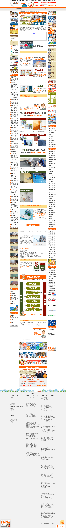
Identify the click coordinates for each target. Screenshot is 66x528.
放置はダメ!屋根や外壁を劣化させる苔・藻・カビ (14, 180)
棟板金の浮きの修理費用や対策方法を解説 (14, 89)
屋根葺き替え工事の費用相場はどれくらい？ (52, 157)
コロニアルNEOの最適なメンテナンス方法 (52, 187)
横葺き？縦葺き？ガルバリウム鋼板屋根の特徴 (52, 142)
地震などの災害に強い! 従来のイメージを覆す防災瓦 (47, 467)
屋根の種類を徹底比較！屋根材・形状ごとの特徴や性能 (48, 426)
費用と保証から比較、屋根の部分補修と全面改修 (52, 159)
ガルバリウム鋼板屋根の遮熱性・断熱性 (52, 136)
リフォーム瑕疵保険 (13, 402)
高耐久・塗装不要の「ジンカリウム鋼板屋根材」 (47, 473)
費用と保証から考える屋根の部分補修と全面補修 (32, 433)
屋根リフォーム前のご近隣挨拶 (30, 405)
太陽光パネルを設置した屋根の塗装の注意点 (52, 179)
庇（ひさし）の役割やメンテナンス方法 (14, 209)
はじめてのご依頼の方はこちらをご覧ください (32, 397)
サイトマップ (13, 303)
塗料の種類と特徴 (51, 298)
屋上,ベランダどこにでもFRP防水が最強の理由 (14, 110)
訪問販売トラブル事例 (52, 245)
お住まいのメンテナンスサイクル (45, 485)
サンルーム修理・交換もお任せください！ (52, 270)
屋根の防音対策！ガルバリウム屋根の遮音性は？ (52, 146)
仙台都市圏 (12, 315)
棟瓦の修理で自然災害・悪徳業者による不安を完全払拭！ (48, 449)
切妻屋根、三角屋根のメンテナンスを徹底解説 (14, 145)
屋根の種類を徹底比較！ (50, 165)
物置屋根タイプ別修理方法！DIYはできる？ (52, 268)
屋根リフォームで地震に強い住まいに (30, 414)
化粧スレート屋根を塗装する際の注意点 (51, 181)
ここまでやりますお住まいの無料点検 (47, 9)
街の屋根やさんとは (13, 397)
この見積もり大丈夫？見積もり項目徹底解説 (52, 239)
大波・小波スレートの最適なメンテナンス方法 (14, 125)
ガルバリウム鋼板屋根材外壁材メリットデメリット (52, 144)
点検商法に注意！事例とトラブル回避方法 (31, 406)
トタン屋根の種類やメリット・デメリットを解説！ (47, 431)
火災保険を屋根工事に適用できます (30, 415)
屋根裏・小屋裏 (13, 149)
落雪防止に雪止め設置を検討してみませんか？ (32, 444)
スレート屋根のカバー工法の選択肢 (52, 169)
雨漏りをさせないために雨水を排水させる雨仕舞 (14, 157)
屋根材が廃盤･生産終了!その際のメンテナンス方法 (47, 447)
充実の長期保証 (13, 403)
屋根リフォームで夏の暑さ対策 (30, 417)
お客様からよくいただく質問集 (45, 405)
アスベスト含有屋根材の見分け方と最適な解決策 (14, 165)
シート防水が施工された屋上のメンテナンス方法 (14, 105)
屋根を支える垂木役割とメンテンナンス (14, 202)
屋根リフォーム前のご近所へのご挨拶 (51, 235)
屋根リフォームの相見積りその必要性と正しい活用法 (52, 233)
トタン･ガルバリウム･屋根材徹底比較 (14, 190)
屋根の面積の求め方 (14, 137)
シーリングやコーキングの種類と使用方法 (14, 129)
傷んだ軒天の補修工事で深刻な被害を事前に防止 (14, 99)
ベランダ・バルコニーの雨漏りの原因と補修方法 (14, 114)
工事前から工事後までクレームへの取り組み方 (52, 237)
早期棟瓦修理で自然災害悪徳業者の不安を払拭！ (14, 123)
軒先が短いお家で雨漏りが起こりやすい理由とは (14, 163)
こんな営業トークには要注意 (52, 243)
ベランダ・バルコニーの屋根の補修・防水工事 (32, 416)
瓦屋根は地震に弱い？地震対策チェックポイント (52, 208)
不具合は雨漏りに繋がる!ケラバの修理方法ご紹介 (14, 95)
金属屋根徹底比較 (43, 496)
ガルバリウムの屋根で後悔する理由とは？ (14, 192)
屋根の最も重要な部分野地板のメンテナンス (14, 170)
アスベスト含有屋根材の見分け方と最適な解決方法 (47, 468)
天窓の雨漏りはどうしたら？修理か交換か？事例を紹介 (48, 439)
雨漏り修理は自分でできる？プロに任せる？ (14, 85)
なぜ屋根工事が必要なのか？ (52, 151)
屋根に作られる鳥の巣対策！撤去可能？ (52, 280)
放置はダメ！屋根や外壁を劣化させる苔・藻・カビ (47, 505)
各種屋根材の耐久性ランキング (45, 493)
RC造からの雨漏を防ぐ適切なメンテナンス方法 (47, 474)
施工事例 (12, 408)
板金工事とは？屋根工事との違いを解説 (14, 87)
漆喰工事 (52, 56)
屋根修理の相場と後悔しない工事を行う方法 (52, 155)
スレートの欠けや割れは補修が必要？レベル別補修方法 (48, 430)
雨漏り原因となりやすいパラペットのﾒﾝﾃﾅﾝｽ (14, 108)
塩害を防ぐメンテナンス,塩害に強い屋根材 (14, 178)
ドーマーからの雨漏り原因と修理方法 (14, 211)
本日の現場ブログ (13, 410)
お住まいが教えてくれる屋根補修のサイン (52, 161)
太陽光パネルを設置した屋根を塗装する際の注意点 (32, 453)
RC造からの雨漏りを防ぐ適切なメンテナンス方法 (14, 207)
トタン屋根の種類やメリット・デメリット (52, 175)
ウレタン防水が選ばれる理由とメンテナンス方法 (14, 103)
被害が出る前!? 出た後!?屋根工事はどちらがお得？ (52, 241)
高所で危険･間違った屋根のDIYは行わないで (46, 475)
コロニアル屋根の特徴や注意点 (51, 173)
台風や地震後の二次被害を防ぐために (52, 204)
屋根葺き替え (53, 49)
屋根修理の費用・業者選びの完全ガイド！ (14, 80)
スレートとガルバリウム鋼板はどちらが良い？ (52, 128)
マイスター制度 (13, 404)
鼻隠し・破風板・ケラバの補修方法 (14, 93)
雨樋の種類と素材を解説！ (29, 452)
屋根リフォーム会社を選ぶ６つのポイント (52, 194)
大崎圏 (12, 318)
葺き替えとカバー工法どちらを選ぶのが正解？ (52, 163)
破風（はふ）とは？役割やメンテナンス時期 (14, 226)
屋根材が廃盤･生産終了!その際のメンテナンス (14, 182)
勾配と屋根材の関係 (14, 155)
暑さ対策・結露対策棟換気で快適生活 (45, 459)
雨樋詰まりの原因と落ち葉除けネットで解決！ (52, 278)
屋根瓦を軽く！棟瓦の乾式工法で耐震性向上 (52, 206)
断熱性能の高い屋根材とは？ (13, 215)
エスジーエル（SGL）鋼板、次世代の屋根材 (46, 498)
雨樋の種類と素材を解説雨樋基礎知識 (14, 220)
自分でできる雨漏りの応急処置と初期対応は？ (52, 220)
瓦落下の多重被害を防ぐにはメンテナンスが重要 (52, 200)
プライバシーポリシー (14, 299)
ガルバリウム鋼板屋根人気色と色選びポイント (52, 138)
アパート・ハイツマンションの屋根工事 (52, 284)
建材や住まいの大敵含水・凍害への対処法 (14, 153)
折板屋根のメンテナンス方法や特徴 (45, 432)
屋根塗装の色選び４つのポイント (51, 214)
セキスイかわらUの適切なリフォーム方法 (46, 406)
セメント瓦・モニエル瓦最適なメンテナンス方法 (14, 118)
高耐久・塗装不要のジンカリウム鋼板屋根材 (14, 198)
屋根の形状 (12, 141)
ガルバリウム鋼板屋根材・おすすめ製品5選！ (46, 415)
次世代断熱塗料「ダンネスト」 (51, 216)
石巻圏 (12, 319)
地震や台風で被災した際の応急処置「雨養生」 (14, 133)
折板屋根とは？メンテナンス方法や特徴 (52, 177)
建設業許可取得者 (13, 295)
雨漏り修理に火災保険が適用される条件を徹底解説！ (47, 523)
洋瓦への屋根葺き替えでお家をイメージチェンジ (14, 184)
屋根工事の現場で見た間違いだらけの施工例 (52, 212)
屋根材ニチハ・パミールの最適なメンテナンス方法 (52, 183)
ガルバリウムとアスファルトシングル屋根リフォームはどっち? (14, 187)
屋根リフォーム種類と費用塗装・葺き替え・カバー (52, 167)
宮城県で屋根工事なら (14, 297)
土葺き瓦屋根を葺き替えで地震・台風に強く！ (14, 121)
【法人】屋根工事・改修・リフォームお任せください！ (33, 422)
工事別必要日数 (51, 192)
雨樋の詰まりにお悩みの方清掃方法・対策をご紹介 (52, 276)
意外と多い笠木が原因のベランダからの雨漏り (14, 97)
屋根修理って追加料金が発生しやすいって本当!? (52, 251)
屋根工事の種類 (51, 46)
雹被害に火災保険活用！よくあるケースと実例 (52, 224)
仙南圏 (12, 316)
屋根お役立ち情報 (51, 196)
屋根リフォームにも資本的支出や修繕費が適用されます (33, 432)
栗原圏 (12, 322)
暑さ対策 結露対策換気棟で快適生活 (14, 151)
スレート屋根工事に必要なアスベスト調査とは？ (14, 222)
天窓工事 (52, 76)
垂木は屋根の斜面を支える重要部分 (30, 435)
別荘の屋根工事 (51, 286)
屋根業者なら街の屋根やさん (14, 419)
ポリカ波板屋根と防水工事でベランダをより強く (52, 274)
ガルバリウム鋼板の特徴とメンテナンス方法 (14, 196)
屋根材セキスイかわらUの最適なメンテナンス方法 (52, 185)
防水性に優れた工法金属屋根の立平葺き (14, 131)
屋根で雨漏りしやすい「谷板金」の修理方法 (14, 159)
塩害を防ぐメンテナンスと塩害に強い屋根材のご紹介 (47, 504)
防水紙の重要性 (13, 168)
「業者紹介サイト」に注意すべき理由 (52, 257)
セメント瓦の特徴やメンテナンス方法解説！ (14, 116)
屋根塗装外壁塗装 (52, 73)
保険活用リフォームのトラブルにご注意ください (52, 255)
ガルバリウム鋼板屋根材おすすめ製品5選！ (52, 140)
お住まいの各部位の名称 (14, 78)
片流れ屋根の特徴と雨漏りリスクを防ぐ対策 (14, 143)
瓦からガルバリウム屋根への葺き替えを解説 (52, 132)
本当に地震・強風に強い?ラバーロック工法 (14, 136)
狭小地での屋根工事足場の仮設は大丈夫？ (52, 189)
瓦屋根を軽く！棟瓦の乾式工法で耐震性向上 (46, 465)
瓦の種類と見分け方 (43, 487)
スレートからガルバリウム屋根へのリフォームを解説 (52, 130)
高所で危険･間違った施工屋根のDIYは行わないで (14, 200)
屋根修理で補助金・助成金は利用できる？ (52, 226)
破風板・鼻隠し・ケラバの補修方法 (45, 438)
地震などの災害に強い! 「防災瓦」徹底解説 (52, 210)
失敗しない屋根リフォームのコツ (52, 153)
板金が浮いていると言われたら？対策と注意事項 (52, 249)
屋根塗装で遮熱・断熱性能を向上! (52, 218)
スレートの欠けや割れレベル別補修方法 (52, 171)
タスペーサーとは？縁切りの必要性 (14, 101)
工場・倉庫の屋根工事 (52, 282)
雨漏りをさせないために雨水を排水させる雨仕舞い (47, 512)
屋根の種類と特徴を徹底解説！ (14, 77)
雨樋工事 (52, 59)
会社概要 (12, 291)
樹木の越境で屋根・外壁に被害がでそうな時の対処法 (52, 253)
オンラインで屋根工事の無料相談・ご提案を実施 (52, 231)
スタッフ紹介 (13, 293)
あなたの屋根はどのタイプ (44, 399)
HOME (20, 11)
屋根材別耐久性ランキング (13, 176)
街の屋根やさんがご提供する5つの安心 (18, 9)
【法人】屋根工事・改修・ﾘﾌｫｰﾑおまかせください (52, 288)
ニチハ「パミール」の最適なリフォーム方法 (46, 407)
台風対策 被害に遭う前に (29, 413)
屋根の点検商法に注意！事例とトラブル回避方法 (52, 247)
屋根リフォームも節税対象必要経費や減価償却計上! (52, 290)
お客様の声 (12, 409)
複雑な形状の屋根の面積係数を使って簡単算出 (14, 139)
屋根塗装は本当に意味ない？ (13, 82)
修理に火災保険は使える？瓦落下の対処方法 (52, 202)
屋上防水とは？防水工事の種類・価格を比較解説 (14, 112)
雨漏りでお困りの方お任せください (30, 403)
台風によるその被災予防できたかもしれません (52, 198)
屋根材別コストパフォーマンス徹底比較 (14, 173)
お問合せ (12, 301)
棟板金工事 (52, 69)
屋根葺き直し (53, 66)
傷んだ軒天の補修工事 (44, 482)
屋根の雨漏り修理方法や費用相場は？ (14, 205)
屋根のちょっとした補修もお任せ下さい (31, 404)
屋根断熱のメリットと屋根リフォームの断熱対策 (14, 218)
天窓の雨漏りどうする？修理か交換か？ (14, 213)
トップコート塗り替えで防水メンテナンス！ (14, 224)
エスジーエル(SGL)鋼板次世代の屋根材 (14, 194)
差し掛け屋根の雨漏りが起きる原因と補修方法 (14, 147)
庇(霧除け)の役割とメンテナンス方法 (13, 127)
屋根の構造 (42, 451)
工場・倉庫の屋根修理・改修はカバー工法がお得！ (52, 272)
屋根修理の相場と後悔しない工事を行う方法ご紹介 (32, 426)
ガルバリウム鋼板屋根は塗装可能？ (52, 134)
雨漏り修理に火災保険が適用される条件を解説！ (52, 222)
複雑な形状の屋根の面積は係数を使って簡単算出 (47, 457)
